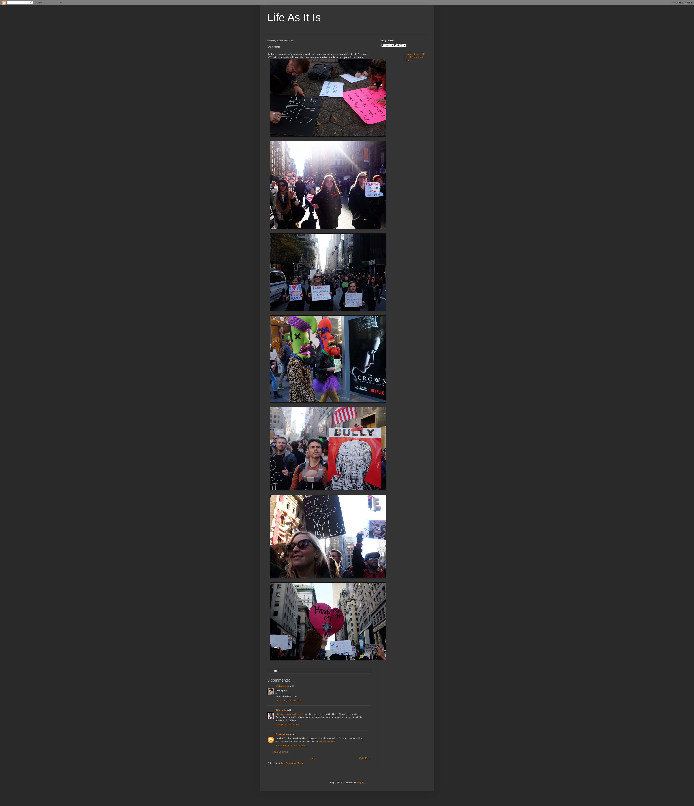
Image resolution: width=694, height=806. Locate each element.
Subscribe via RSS (416, 54)
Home (313, 758)
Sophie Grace (283, 734)
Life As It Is (294, 17)
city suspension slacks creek (289, 714)
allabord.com (282, 686)
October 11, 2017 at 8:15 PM (289, 700)
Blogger (360, 782)
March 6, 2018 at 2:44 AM (288, 724)
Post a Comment (280, 752)
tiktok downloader (327, 741)
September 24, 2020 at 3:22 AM (291, 745)
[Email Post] (275, 670)
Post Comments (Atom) (292, 763)
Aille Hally (281, 710)
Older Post (364, 758)
